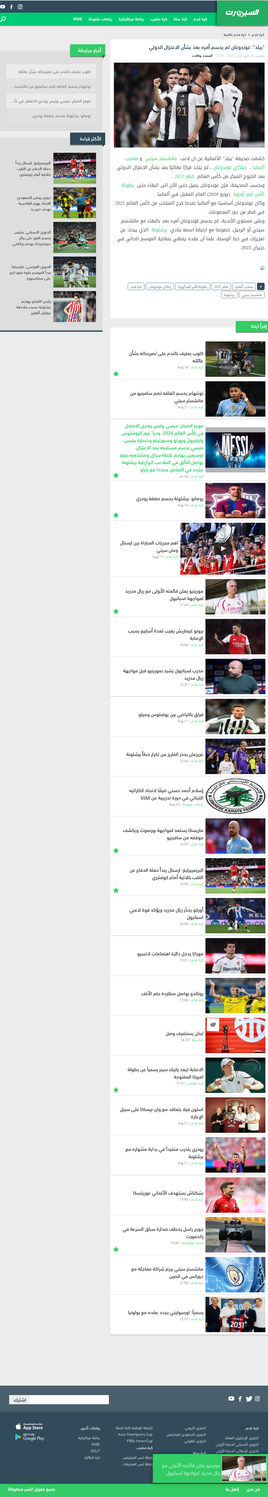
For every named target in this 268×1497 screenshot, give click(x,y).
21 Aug (183, 406)
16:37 (184, 843)
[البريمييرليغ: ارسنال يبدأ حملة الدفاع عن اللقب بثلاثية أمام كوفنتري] (235, 876)
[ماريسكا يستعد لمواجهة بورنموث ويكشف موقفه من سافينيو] (235, 836)
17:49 (184, 604)
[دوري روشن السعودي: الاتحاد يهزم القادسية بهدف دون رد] (74, 202)
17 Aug (158, 556)
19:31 (184, 959)
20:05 (184, 923)
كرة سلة (180, 18)
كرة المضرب (195, 1083)
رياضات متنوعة (100, 18)
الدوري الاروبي (195, 1427)
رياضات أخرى (90, 1427)
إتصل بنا (232, 1488)
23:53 (184, 883)
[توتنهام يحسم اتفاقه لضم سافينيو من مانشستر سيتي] (235, 399)
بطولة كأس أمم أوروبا (192, 286)
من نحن (253, 1488)
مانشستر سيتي (161, 158)
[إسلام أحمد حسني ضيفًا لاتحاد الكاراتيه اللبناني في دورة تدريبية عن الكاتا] (235, 796)
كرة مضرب (158, 18)
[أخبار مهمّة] (116, 373)
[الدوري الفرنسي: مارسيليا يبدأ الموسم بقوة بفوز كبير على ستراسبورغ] (74, 272)
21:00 (184, 1282)
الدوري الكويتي (195, 1440)
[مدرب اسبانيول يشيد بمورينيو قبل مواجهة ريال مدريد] (235, 676)
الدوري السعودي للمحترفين (186, 1434)
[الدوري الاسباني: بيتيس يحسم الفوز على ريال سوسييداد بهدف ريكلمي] (74, 237)
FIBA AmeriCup (140, 1440)
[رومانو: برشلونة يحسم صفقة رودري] (235, 500)
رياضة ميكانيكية (131, 18)
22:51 (184, 1318)
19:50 (184, 1199)
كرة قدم (200, 18)
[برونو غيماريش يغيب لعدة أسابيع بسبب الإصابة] (235, 636)
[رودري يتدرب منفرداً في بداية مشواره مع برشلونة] (235, 1155)
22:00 (184, 999)
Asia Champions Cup (135, 1434)
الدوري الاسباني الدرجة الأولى (237, 1444)
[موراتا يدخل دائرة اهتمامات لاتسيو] (235, 955)
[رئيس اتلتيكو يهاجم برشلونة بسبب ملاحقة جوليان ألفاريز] (74, 306)
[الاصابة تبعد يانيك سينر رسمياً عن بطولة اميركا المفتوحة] (235, 1075)
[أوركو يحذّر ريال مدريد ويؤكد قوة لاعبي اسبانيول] (235, 915)
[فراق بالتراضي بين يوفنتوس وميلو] (235, 716)
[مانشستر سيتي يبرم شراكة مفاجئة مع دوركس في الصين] (235, 1274)
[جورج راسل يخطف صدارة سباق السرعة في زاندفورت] (235, 1235)
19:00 (174, 1242)
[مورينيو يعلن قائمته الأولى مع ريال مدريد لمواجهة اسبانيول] (235, 596)
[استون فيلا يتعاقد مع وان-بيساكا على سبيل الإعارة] (235, 1115)
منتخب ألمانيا (244, 286)
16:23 (185, 1039)
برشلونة (159, 229)
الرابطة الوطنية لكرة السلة (134, 1427)
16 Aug (183, 366)
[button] (3, 19)
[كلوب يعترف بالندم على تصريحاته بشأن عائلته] (235, 359)
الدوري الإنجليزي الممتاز (242, 1437)
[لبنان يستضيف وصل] (235, 1035)
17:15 (179, 1083)
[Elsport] (242, 13)
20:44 (184, 760)
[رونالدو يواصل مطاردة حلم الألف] (235, 995)
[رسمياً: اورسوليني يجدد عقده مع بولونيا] (235, 1314)
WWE (77, 18)
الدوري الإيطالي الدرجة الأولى (237, 1450)
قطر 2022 (184, 176)
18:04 (184, 644)
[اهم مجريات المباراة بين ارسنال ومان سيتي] (222, 549)
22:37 (184, 684)
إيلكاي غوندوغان (229, 167)
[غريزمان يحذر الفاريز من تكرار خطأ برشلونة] (235, 756)
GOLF (95, 1450)
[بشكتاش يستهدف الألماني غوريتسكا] (235, 1195)
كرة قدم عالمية (235, 34)
